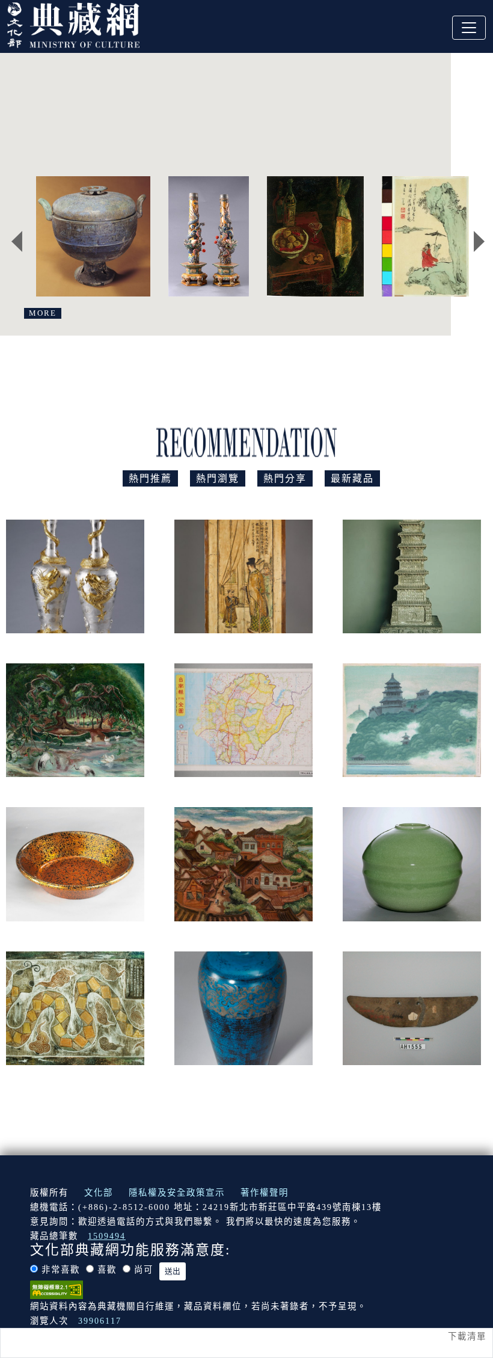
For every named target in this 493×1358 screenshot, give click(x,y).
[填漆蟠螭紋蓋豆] (93, 236)
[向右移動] (479, 241)
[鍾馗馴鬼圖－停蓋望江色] (435, 236)
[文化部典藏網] (73, 23)
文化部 (98, 1192)
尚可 (143, 1269)
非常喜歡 (60, 1269)
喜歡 (107, 1269)
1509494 (107, 1236)
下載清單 (467, 1336)
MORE (43, 313)
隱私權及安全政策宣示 (177, 1192)
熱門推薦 (150, 478)
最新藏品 (352, 478)
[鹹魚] (315, 236)
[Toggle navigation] (469, 28)
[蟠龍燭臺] (208, 236)
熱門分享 (285, 478)
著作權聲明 (264, 1192)
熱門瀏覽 (217, 478)
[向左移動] (17, 241)
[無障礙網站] (56, 1289)
